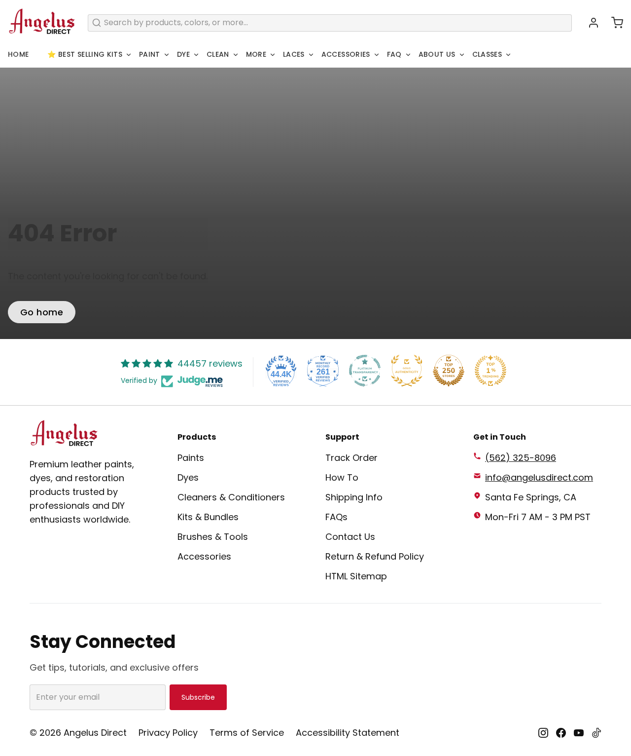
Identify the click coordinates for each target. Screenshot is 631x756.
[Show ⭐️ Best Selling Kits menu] (128, 54)
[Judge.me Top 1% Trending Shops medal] (490, 370)
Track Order (351, 458)
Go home (41, 312)
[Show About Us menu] (461, 54)
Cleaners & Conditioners (231, 497)
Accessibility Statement (347, 732)
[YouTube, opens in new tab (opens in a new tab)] (579, 733)
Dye (183, 54)
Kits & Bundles (208, 517)
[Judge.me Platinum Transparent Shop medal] (365, 370)
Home (18, 54)
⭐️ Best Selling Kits (84, 54)
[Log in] (589, 23)
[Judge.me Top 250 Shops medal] (448, 370)
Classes (487, 54)
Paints (190, 458)
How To (341, 477)
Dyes (188, 477)
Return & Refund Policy (374, 556)
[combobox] (330, 23)
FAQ (394, 54)
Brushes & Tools (212, 536)
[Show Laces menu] (311, 54)
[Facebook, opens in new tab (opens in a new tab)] (561, 733)
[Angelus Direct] (42, 23)
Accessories (345, 54)
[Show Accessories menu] (376, 54)
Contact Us (350, 536)
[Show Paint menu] (166, 54)
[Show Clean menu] (235, 54)
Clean (218, 54)
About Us (437, 54)
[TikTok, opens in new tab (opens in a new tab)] (596, 733)
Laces (294, 54)
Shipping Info (354, 497)
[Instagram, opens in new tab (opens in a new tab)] (543, 733)
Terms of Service (247, 732)
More (256, 54)
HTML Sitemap (356, 576)
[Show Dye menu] (196, 54)
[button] (613, 23)
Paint (149, 54)
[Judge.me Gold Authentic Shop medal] (406, 370)
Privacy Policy (168, 732)
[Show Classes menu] (508, 54)
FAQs (336, 517)
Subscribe (198, 697)
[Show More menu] (272, 54)
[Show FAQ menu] (408, 54)
